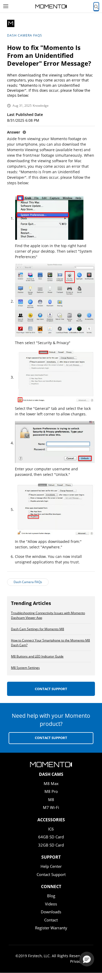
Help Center (51, 866)
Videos (51, 903)
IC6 (51, 829)
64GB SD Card (51, 836)
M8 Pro (51, 791)
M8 (51, 799)
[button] (87, 959)
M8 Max (51, 783)
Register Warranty (51, 927)
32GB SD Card (51, 845)
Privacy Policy (81, 961)
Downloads (51, 911)
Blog (51, 895)
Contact (51, 920)
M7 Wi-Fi (51, 807)
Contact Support (51, 688)
